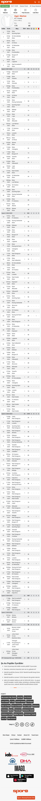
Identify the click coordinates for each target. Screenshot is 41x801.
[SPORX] (20, 791)
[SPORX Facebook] (17, 724)
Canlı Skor (20, 697)
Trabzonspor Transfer (30, 714)
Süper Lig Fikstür (5, 705)
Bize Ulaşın (6, 735)
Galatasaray (36, 705)
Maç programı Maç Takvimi (8, 697)
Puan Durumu (27, 697)
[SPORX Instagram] (22, 724)
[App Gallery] (20, 780)
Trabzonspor (18, 710)
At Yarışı (12, 701)
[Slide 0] (11, 688)
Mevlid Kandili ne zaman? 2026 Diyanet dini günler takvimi (22, 677)
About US (26, 735)
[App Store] (13, 776)
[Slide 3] (22, 688)
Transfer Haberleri (20, 701)
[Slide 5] (29, 688)
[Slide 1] (15, 688)
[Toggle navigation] (39, 2)
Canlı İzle (3, 718)
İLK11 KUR (14, 6)
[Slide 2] (18, 688)
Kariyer (19, 735)
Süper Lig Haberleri (17, 705)
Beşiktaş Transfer (18, 714)
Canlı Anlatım (5, 701)
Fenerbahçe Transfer (6, 714)
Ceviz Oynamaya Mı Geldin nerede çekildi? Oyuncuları (20, 666)
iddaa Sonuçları (11, 718)
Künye (13, 735)
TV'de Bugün (29, 701)
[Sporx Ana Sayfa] (7, 2)
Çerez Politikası (14, 739)
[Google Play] (27, 776)
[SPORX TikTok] (32, 724)
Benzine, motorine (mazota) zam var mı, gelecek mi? (20, 669)
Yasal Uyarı (34, 735)
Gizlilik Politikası (26, 739)
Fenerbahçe (4, 710)
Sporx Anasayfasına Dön (26, 798)
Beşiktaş (11, 710)
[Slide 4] (25, 688)
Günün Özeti (24, 6)
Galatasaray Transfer (28, 710)
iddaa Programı (27, 705)
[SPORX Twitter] (27, 724)
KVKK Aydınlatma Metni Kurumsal (20, 743)
